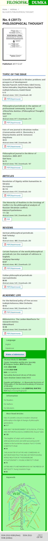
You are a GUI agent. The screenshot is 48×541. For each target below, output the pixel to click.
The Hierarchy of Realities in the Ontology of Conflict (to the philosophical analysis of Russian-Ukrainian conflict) (23, 205)
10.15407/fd (12, 372)
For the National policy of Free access (20, 300)
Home (5, 9)
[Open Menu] (2, 2)
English (8, 344)
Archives (13, 9)
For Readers (8, 400)
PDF (8, 219)
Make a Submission (15, 354)
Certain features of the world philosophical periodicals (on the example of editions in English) (23, 254)
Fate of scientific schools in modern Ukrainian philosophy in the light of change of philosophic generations (21, 420)
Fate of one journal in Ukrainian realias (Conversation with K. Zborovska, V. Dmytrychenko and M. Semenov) (20, 132)
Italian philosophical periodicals (17, 275)
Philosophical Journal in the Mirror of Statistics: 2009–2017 (19, 154)
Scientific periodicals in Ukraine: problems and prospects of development (24, 80)
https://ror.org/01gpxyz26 (16, 391)
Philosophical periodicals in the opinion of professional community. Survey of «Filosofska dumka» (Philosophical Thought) (23, 108)
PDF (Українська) (13, 99)
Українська (9, 348)
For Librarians (9, 408)
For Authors (8, 404)
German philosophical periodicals (18, 233)
